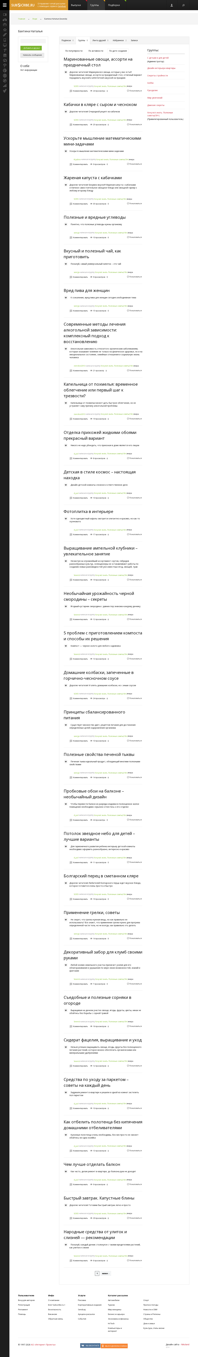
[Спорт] (4, 70)
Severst (77, 575)
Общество (148, 1318)
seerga (76, 232)
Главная (21, 19)
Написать (32, 55)
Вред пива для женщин (87, 290)
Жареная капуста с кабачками (93, 177)
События (82, 1318)
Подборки (114, 5)
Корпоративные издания (89, 1305)
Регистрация (24, 1305)
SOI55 (76, 86)
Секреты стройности (157, 75)
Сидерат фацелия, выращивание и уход (103, 1040)
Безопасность (54, 1309)
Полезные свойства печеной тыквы (99, 754)
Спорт (146, 1300)
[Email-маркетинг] (4, 91)
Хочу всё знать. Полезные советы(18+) (110, 86)
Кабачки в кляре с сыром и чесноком (100, 104)
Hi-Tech (111, 1323)
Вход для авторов (26, 1300)
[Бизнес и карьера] (4, 25)
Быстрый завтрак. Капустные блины (99, 1198)
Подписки (67, 40)
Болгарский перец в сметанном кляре (101, 876)
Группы (94, 5)
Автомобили (113, 1300)
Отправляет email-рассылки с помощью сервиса (52, 5)
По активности (95, 50)
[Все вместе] (4, 14)
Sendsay (82, 1309)
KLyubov (77, 159)
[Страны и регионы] (4, 75)
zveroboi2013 (79, 366)
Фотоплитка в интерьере (88, 511)
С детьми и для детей (158, 57)
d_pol (76, 453)
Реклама (82, 1300)
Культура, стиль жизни (153, 1328)
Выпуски (76, 5)
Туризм (111, 1305)
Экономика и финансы (118, 1318)
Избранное (120, 40)
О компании (53, 1300)
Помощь (22, 1314)
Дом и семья (149, 1323)
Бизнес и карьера (116, 1314)
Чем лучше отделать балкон (92, 1164)
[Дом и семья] (4, 30)
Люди (34, 19)
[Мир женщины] (4, 35)
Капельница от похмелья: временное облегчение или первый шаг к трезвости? (101, 389)
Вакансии (52, 1314)
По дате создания (118, 50)
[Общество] (4, 60)
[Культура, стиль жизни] (4, 50)
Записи (134, 40)
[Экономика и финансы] (4, 86)
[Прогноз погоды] (4, 65)
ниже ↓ (105, 1273)
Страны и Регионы (151, 1314)
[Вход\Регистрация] (172, 5)
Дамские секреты (155, 105)
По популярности (73, 50)
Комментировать (80, 91)
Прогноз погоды (150, 1305)
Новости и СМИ (150, 1309)
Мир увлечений (154, 97)
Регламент (23, 1309)
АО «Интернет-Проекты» (43, 1344)
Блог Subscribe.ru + (57, 1305)
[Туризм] (4, 80)
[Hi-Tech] (4, 40)
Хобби (150, 83)
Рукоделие (152, 90)
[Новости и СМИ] (4, 55)
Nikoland (185, 1344)
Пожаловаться (135, 91)
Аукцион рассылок (86, 1314)
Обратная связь (55, 1318)
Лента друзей (100, 40)
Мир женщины (114, 1309)
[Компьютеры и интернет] (4, 45)
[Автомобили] (4, 19)
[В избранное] (66, 72)
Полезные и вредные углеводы (95, 217)
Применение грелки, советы (92, 912)
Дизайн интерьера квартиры (161, 68)
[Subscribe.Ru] (22, 5)
